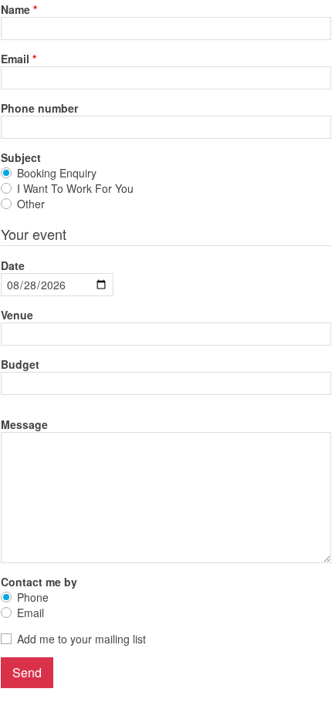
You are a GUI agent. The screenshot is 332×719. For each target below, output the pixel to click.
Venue (17, 314)
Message (24, 424)
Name (15, 9)
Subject (21, 157)
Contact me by (39, 581)
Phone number (39, 108)
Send (27, 672)
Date (13, 265)
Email (15, 58)
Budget (20, 364)
